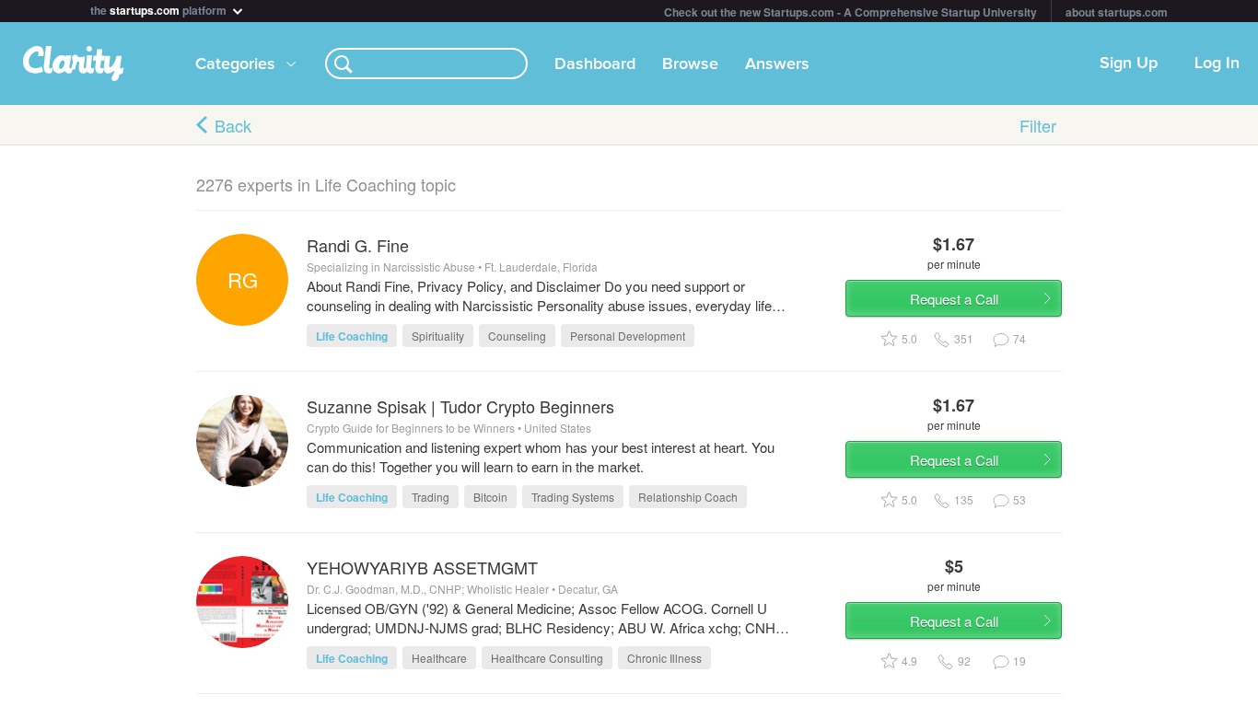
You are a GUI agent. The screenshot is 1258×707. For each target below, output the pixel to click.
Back (233, 125)
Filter (1037, 125)
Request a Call (954, 298)
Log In (1217, 63)
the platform (159, 9)
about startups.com (1117, 12)
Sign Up (1129, 63)
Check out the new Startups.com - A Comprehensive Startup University (850, 12)
